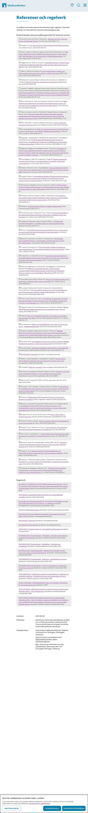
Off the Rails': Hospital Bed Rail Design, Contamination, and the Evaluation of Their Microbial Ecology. (41, 241)
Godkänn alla (52, 808)
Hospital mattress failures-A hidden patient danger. (45, 206)
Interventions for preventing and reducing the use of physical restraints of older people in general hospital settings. (44, 389)
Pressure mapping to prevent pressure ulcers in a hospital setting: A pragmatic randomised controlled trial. (43, 161)
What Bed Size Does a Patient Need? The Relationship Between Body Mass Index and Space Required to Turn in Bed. (44, 65)
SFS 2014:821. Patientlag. (29, 354)
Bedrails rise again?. (36, 367)
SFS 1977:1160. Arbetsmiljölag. (29, 510)
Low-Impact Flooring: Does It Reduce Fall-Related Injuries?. (49, 45)
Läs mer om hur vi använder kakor (39, 803)
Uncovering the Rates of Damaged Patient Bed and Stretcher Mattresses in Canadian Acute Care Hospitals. (43, 215)
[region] (44, 804)
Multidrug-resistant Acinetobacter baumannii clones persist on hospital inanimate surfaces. (43, 445)
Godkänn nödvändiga (73, 808)
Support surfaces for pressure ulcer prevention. (41, 82)
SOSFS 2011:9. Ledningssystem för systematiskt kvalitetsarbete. (40, 529)
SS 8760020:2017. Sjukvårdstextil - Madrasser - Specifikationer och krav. (43, 559)
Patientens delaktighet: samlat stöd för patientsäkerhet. (50, 348)
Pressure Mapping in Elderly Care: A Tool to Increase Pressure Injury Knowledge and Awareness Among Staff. (43, 170)
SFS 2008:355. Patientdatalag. (28, 525)
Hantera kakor (11, 808)
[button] (72, 6)
